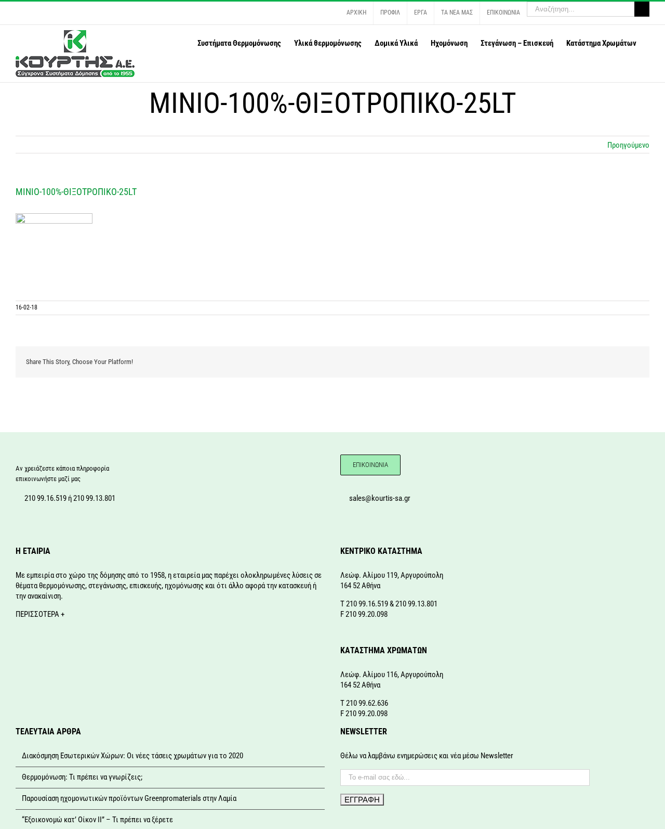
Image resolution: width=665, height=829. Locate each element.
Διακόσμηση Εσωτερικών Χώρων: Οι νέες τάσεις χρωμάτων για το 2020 (132, 755)
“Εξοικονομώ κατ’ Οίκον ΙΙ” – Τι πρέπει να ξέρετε (97, 819)
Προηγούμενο (628, 145)
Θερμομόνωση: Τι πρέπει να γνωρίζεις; (82, 777)
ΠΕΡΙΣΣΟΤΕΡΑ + (40, 614)
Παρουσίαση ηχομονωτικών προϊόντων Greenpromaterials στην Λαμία (129, 798)
